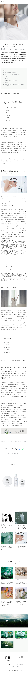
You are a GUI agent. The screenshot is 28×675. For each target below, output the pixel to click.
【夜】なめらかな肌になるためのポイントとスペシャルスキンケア (13, 77)
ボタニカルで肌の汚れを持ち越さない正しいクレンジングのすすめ (20, 548)
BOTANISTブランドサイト (6, 638)
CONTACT (16, 670)
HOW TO (14, 666)
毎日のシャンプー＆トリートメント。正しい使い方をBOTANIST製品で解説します (21, 603)
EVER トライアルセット (14, 494)
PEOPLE (13, 664)
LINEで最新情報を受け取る (13, 453)
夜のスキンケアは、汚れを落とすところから (12, 74)
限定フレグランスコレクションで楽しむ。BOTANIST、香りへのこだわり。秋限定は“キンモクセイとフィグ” (7, 603)
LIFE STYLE (19, 666)
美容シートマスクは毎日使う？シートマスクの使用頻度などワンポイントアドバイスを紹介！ (20, 527)
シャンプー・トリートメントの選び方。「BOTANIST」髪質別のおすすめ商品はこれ (7, 582)
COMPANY (11, 670)
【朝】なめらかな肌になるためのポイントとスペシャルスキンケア (13, 85)
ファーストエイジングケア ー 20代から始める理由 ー (7, 526)
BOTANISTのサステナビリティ (20, 638)
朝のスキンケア (7, 82)
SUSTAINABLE (20, 664)
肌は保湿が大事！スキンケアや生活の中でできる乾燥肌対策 (7, 548)
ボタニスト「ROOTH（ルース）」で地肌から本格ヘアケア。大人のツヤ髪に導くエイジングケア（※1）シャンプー (21, 583)
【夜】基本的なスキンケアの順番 (9, 72)
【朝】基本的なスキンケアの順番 (10, 80)
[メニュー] (26, 2)
